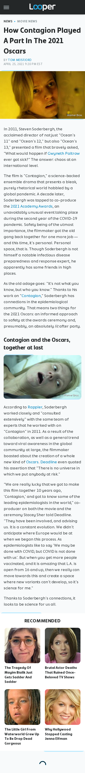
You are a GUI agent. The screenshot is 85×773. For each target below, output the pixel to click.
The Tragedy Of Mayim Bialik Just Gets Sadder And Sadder (18, 674)
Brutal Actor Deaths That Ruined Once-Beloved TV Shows (61, 672)
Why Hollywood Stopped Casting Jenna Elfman (58, 734)
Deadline (48, 462)
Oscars (32, 462)
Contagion (31, 295)
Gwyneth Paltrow (64, 153)
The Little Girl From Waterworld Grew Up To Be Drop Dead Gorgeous (22, 736)
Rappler (35, 407)
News (8, 21)
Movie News (27, 21)
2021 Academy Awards (32, 206)
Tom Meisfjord (20, 60)
